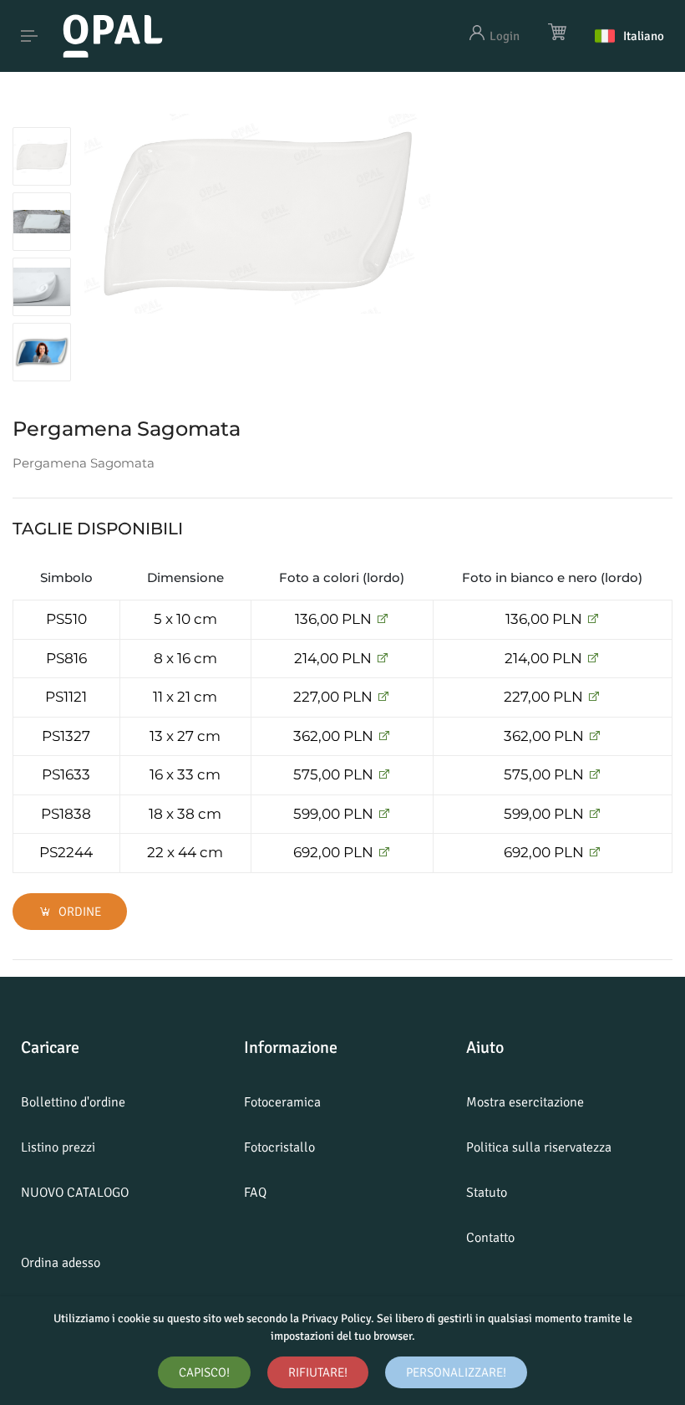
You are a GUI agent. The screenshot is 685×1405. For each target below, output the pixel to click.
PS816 (66, 658)
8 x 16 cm (185, 658)
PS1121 (66, 696)
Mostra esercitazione (525, 1102)
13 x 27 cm (185, 736)
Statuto (486, 1192)
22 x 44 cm (185, 852)
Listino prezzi (58, 1147)
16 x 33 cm (185, 774)
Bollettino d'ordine (73, 1102)
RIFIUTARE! (318, 1372)
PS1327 (66, 736)
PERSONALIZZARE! (456, 1372)
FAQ (255, 1192)
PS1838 (66, 813)
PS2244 (66, 852)
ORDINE (78, 911)
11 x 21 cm (185, 696)
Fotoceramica (282, 1102)
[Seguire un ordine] (382, 619)
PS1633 (66, 774)
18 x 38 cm (185, 813)
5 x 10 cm (185, 619)
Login (505, 35)
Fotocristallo (279, 1147)
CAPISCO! (204, 1372)
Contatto (490, 1237)
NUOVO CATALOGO (75, 1192)
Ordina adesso (60, 1262)
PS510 (66, 619)
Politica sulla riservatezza (538, 1147)
